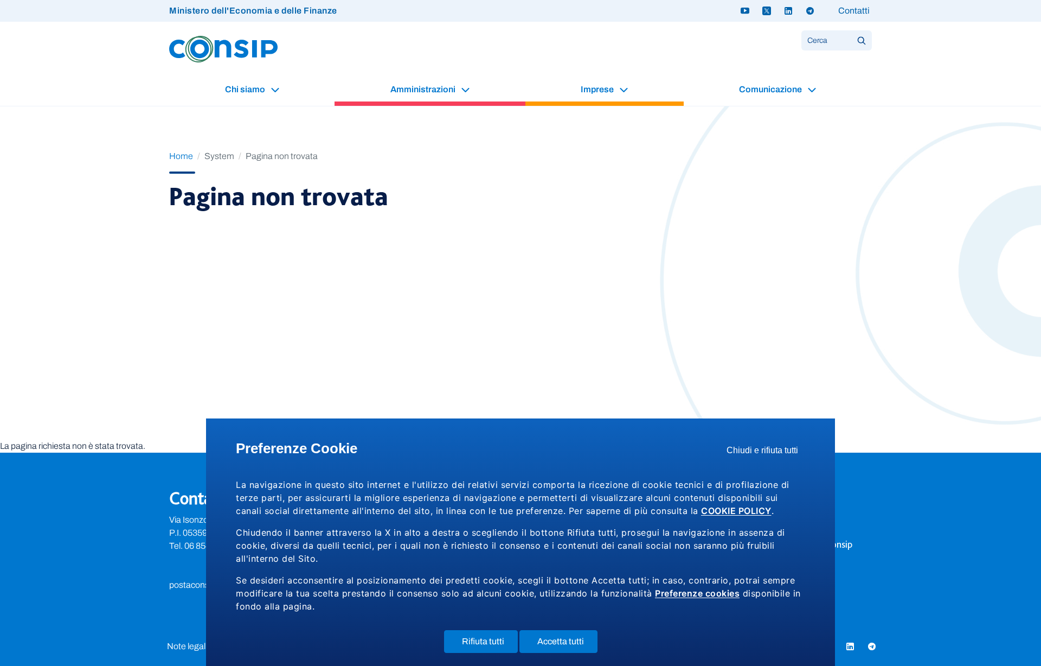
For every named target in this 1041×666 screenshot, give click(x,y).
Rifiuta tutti (490, 644)
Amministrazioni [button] (423, 89)
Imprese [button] (598, 89)
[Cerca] (861, 40)
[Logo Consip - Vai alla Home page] (223, 48)
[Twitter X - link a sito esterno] (766, 10)
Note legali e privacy (204, 646)
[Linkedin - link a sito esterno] (788, 10)
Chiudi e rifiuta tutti (766, 453)
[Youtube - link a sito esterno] (744, 10)
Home (181, 156)
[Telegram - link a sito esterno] (810, 10)
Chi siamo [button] (246, 89)
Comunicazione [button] (771, 89)
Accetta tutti (567, 644)
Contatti (854, 10)
